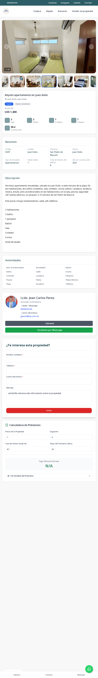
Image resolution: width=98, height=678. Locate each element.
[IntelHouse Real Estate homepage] (6, 11)
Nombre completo (14, 354)
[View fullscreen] (91, 68)
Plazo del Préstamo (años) (61, 444)
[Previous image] (6, 46)
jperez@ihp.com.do (30, 316)
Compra (37, 11)
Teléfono (10, 365)
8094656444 (12, 3)
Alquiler (9, 104)
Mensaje (9, 387)
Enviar (49, 410)
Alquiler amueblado (22, 104)
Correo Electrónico (14, 376)
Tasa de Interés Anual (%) (16, 444)
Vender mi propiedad (82, 11)
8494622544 (26, 309)
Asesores (62, 11)
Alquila (49, 11)
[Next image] (91, 46)
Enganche (54, 432)
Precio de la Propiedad (14, 432)
